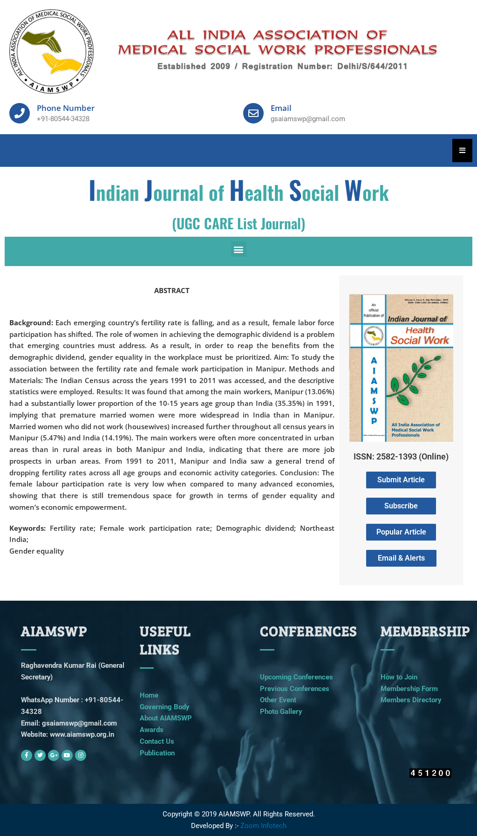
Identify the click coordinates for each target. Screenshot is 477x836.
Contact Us (157, 741)
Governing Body (165, 707)
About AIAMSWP (166, 718)
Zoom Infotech (263, 826)
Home (149, 695)
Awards (152, 730)
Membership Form (409, 689)
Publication (157, 753)
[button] (238, 249)
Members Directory (411, 700)
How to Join (399, 677)
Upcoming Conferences (296, 677)
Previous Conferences (294, 689)
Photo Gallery (281, 711)
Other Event (278, 700)
